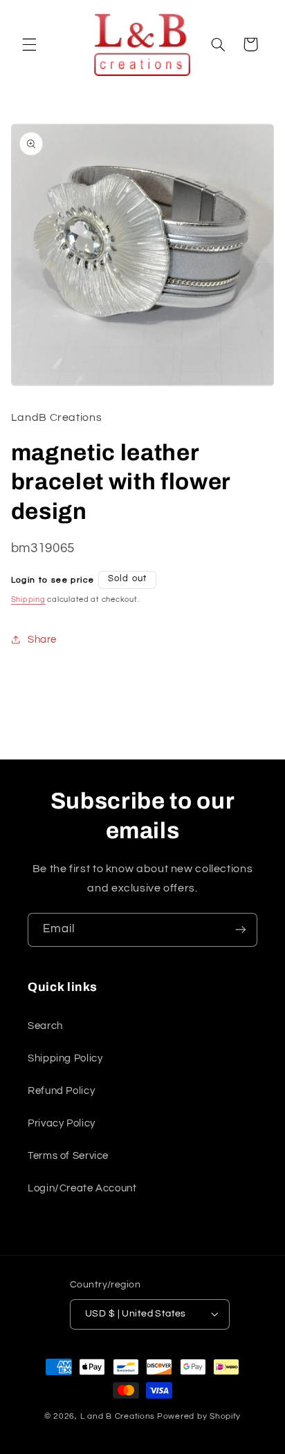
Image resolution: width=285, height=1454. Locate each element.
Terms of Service (68, 1156)
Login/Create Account (82, 1188)
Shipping (28, 599)
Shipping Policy (65, 1058)
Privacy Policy (61, 1123)
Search (45, 1026)
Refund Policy (61, 1091)
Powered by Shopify (199, 1416)
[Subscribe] (241, 930)
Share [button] (42, 639)
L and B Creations (118, 1416)
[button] (29, 44)
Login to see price (53, 580)
